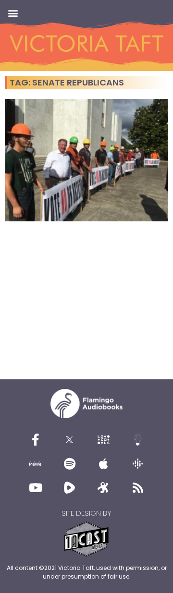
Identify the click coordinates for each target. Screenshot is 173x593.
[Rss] (138, 488)
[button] (13, 13)
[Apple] (104, 464)
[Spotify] (70, 464)
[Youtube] (36, 488)
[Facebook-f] (36, 440)
